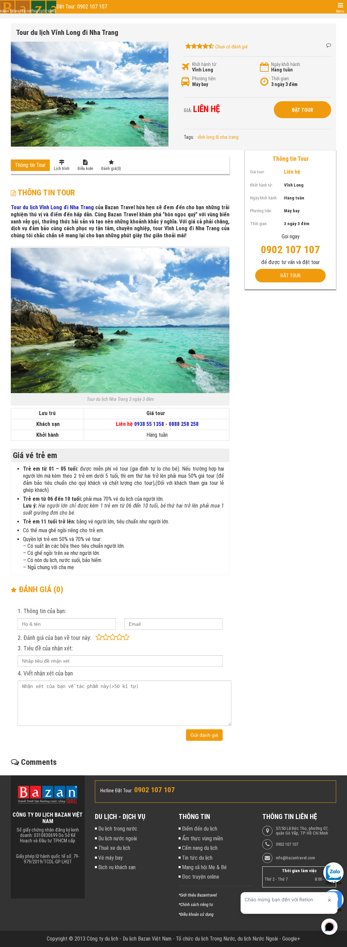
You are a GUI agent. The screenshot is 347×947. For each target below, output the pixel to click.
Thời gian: (280, 78)
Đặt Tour (302, 110)
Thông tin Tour (30, 165)
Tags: (189, 137)
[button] (162, 47)
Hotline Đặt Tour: (116, 790)
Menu (340, 11)
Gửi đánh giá (204, 735)
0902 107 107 (287, 844)
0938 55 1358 (149, 424)
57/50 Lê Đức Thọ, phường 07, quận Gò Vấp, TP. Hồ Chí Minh (302, 831)
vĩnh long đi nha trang (218, 137)
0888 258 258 (184, 424)
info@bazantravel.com (295, 858)
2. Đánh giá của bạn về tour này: (54, 637)
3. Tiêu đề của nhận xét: (45, 648)
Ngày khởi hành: (286, 64)
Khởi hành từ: (204, 64)
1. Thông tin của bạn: (42, 611)
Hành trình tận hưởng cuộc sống (28, 11)
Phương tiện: (204, 78)
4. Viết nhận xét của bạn (45, 673)
